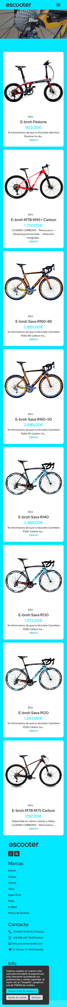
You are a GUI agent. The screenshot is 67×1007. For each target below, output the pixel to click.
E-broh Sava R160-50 (33, 419)
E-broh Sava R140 (33, 517)
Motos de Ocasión (18, 913)
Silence (12, 876)
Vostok (12, 882)
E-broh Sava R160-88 (33, 321)
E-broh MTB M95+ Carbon (33, 219)
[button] (58, 5)
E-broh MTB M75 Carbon (33, 810)
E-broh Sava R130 (33, 614)
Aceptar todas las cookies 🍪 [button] (22, 991)
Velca (11, 889)
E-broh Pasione (33, 121)
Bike (30, 116)
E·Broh (12, 870)
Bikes (11, 901)
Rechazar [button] (36, 997)
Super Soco (14, 895)
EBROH (33, 140)
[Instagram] (10, 853)
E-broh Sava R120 (33, 712)
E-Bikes (12, 907)
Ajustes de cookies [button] (17, 997)
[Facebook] (16, 853)
